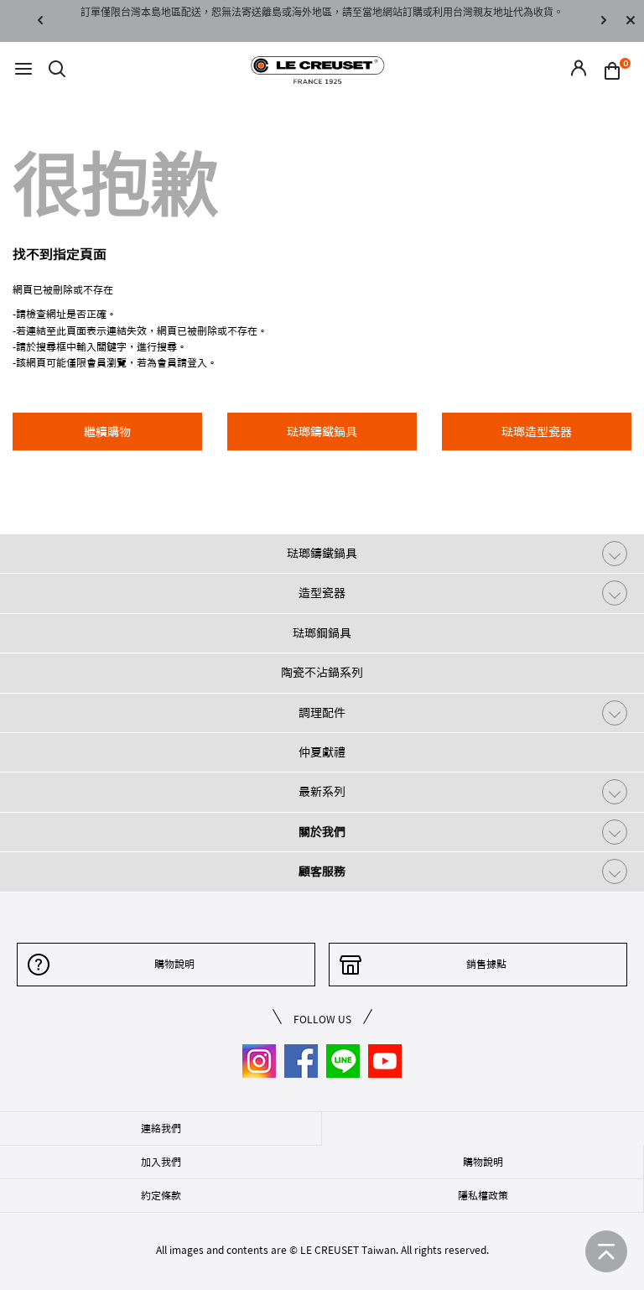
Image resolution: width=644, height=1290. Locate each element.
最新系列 (322, 792)
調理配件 (322, 713)
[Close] (630, 21)
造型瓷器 (322, 593)
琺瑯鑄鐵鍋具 (322, 553)
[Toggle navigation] (23, 70)
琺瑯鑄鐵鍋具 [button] (322, 432)
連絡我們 (161, 1128)
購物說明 (174, 964)
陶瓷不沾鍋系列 (322, 673)
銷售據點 (486, 964)
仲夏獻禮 (322, 752)
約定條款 (161, 1195)
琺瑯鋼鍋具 (322, 633)
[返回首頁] (606, 1251)
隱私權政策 (483, 1195)
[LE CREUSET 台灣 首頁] (318, 68)
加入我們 (161, 1162)
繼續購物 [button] (107, 432)
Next (603, 21)
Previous (40, 21)
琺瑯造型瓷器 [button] (536, 432)
